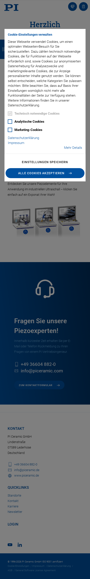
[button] (45, 173)
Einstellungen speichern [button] (45, 162)
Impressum (16, 143)
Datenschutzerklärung (23, 138)
